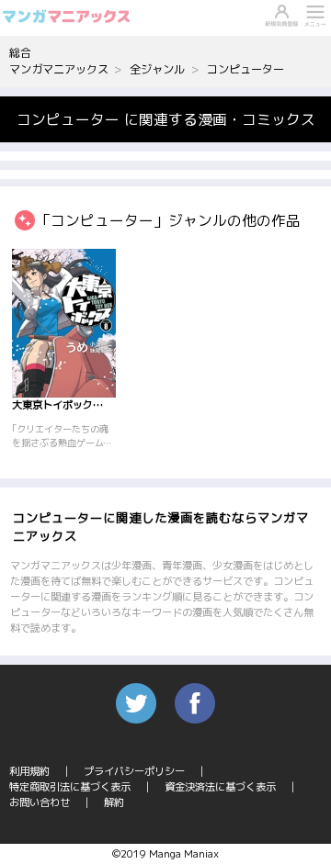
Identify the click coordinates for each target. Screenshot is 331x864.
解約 (114, 802)
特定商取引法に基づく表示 (70, 787)
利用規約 (29, 771)
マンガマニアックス (58, 69)
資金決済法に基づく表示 (220, 787)
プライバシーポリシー (134, 771)
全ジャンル (157, 69)
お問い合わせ (39, 802)
